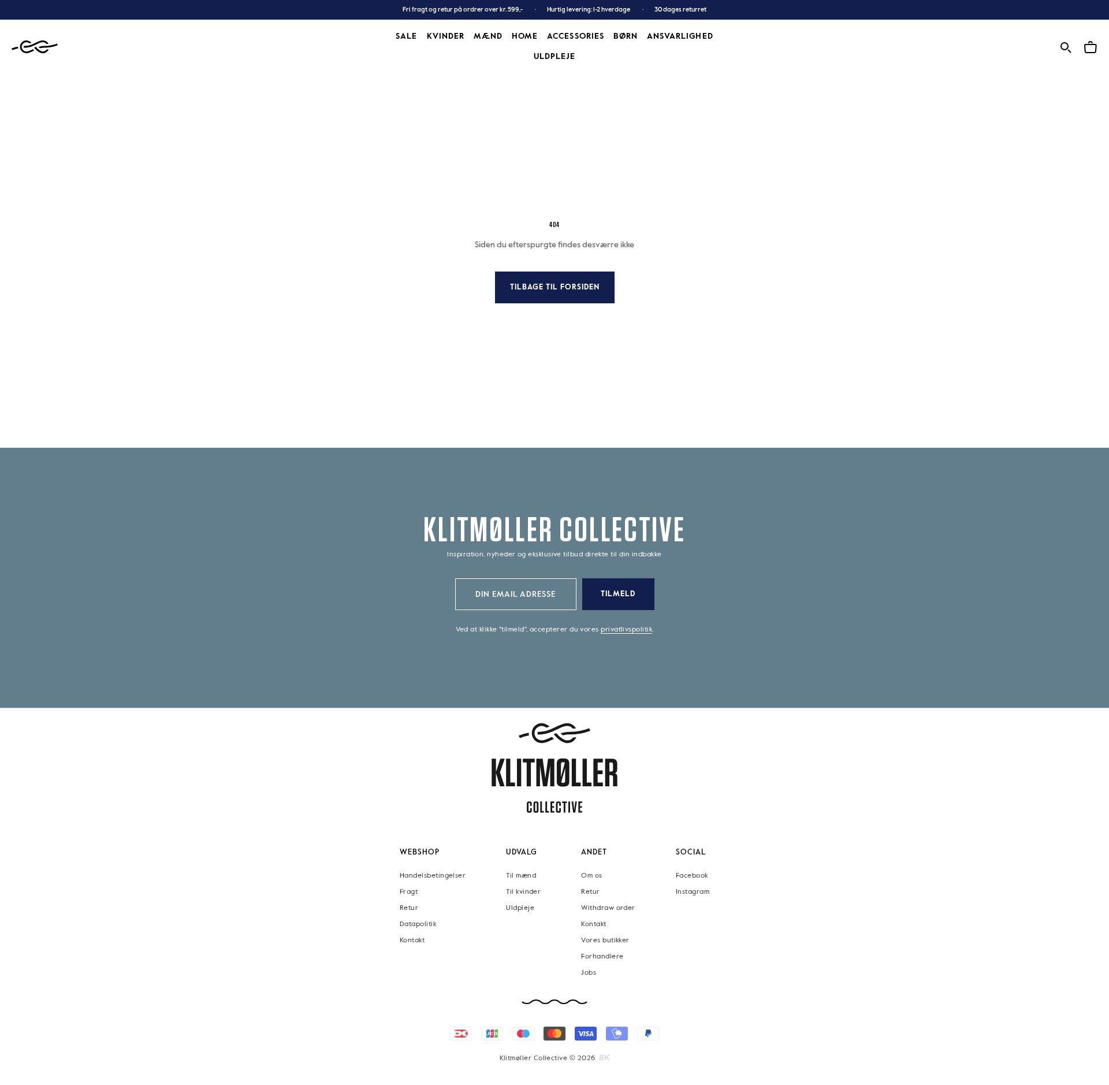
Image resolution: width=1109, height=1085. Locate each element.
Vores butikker (605, 940)
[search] (1066, 46)
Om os (591, 875)
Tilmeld (618, 594)
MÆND (488, 36)
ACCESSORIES (575, 36)
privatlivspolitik (626, 629)
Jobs (588, 972)
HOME (525, 36)
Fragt (409, 891)
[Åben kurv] (1090, 46)
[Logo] (35, 47)
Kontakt (412, 940)
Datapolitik (418, 923)
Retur (409, 907)
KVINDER (445, 36)
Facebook (692, 875)
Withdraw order (608, 907)
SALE (406, 36)
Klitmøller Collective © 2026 (548, 1058)
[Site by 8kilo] (604, 1058)
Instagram (692, 891)
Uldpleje (554, 57)
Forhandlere (602, 956)
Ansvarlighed (680, 36)
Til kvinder (523, 891)
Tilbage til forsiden (555, 287)
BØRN (625, 36)
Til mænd (521, 875)
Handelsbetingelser (433, 875)
